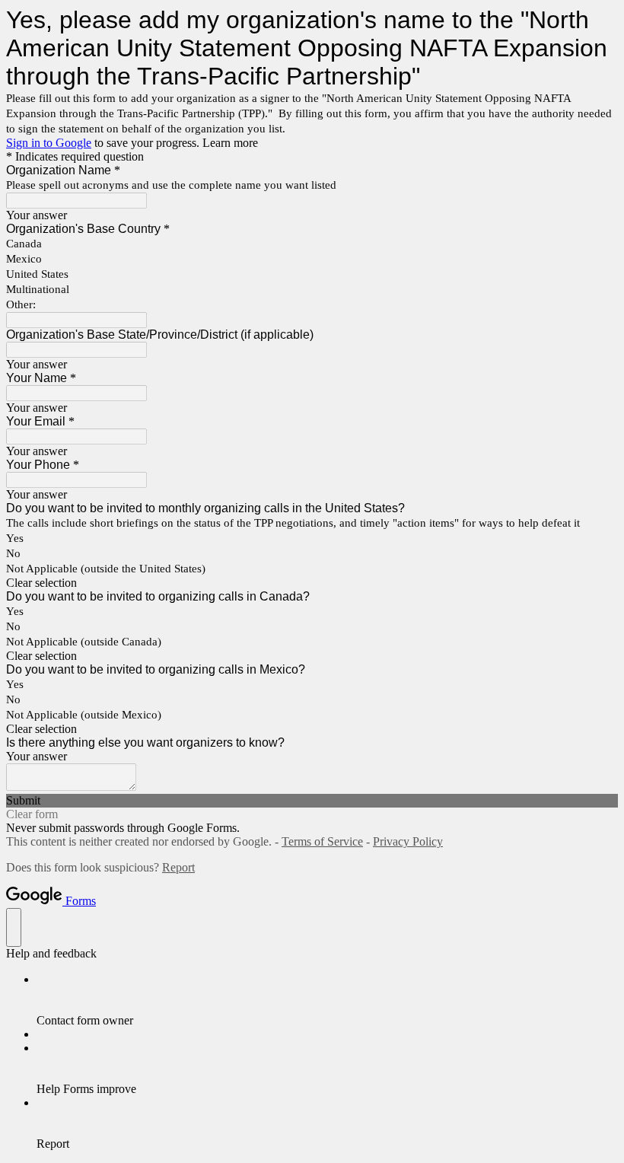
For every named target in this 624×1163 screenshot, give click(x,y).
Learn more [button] (230, 142)
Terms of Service (322, 841)
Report (178, 867)
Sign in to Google (48, 142)
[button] (312, 583)
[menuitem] (327, 1000)
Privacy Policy (408, 841)
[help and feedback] (13, 927)
